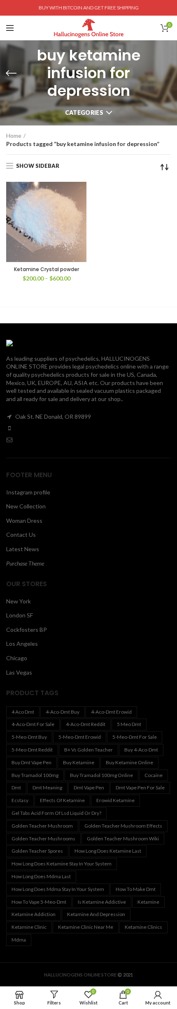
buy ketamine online (129, 762)
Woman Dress (24, 520)
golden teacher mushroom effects (123, 826)
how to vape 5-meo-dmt (39, 902)
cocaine (153, 775)
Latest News (22, 548)
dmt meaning (47, 787)
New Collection (26, 506)
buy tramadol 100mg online (101, 775)
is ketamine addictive (102, 902)
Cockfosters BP (26, 629)
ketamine (148, 902)
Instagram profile (28, 492)
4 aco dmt (23, 712)
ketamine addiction (34, 914)
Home (13, 135)
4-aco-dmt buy (62, 712)
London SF (19, 615)
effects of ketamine (62, 800)
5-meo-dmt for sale (134, 737)
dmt (16, 787)
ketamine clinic (29, 927)
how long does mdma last (41, 876)
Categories (84, 112)
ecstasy (20, 800)
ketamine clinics (143, 927)
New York (18, 601)
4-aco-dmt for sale (33, 724)
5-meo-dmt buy (29, 737)
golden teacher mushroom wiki (123, 838)
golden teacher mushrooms (43, 838)
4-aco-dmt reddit (85, 724)
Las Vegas (19, 672)
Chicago (16, 657)
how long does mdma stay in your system (58, 889)
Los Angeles (22, 643)
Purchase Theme (25, 563)
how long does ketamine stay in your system (62, 864)
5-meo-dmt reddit (32, 750)
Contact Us (21, 534)
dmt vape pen (89, 787)
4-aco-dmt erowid (111, 712)
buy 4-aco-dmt (141, 750)
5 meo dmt (129, 724)
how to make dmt (136, 889)
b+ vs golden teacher (88, 750)
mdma (19, 940)
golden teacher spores (37, 851)
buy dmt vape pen (31, 762)
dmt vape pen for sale (140, 787)
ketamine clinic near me (85, 927)
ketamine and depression (96, 914)
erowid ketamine (115, 800)
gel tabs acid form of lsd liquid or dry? (56, 813)
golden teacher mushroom (42, 826)
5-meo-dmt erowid (79, 737)
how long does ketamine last (108, 851)
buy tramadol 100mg (35, 775)
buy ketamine (78, 762)
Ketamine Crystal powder (46, 269)
